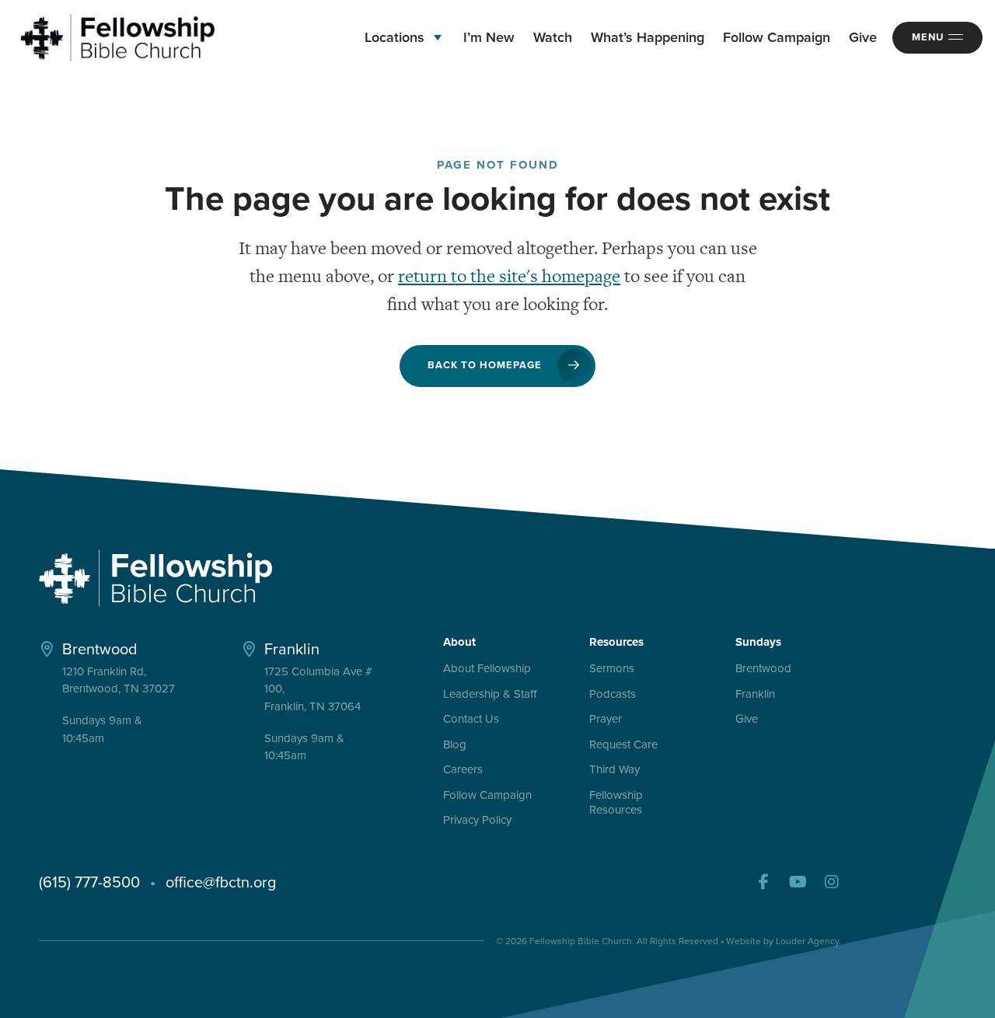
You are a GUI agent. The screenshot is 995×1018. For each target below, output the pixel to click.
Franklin (755, 694)
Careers (463, 770)
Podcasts (612, 694)
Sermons (611, 669)
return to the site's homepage (509, 275)
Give (746, 719)
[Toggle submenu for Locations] (438, 37)
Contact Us (471, 719)
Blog (454, 745)
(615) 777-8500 (89, 882)
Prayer (605, 719)
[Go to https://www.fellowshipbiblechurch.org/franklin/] (322, 700)
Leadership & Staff (489, 694)
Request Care (623, 745)
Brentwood (763, 669)
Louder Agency (807, 941)
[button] (763, 882)
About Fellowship (487, 669)
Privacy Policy (477, 820)
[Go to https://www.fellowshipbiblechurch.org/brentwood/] (120, 691)
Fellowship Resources (616, 803)
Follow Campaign (487, 796)
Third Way (614, 770)
